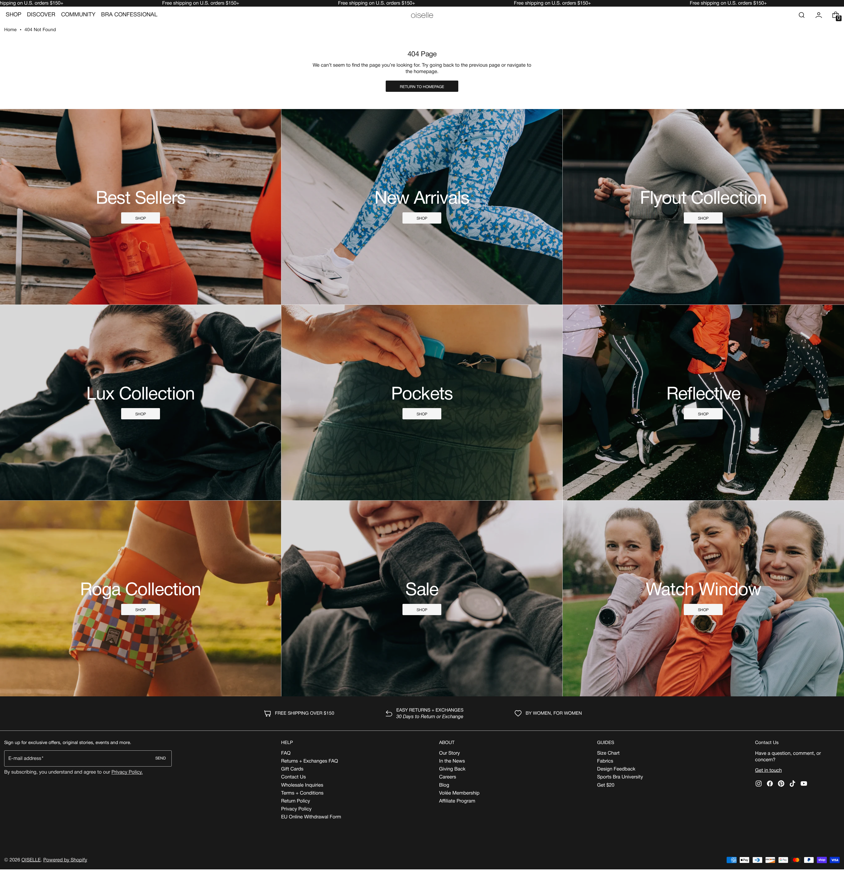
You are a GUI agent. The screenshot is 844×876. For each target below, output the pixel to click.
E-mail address (24, 758)
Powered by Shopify (65, 860)
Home (10, 30)
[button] (801, 15)
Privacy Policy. (127, 772)
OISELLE (31, 860)
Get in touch (768, 770)
